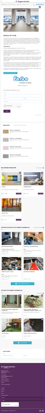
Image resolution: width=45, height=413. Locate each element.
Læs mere (11, 132)
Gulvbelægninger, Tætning (8, 355)
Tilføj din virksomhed (4, 379)
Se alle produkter (39, 167)
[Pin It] (40, 4)
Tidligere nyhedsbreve (5, 380)
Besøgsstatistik (4, 377)
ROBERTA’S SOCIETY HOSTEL (8, 271)
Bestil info (19, 193)
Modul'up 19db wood (15, 130)
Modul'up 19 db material (16, 138)
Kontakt (2, 382)
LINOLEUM (7, 253)
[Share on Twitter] (41, 4)
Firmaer (2, 391)
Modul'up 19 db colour (15, 146)
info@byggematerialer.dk (8, 376)
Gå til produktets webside (11, 73)
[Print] (43, 4)
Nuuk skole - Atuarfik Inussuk (31, 246)
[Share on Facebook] (36, 4)
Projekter (2, 389)
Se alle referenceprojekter (37, 227)
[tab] (6, 125)
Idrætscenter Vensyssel (7, 246)
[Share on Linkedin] (38, 4)
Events (2, 393)
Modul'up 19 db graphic (15, 154)
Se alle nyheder (39, 293)
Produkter (3, 388)
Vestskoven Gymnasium (29, 271)
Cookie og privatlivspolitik (5, 384)
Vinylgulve (25, 355)
